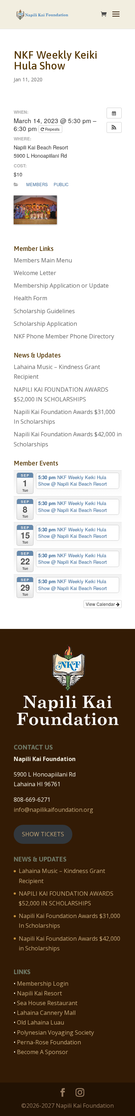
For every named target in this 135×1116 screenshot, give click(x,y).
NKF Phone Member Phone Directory (64, 336)
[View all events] (114, 113)
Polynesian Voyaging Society (55, 1032)
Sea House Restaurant (47, 1003)
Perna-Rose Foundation (49, 1042)
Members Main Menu (43, 260)
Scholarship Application (45, 324)
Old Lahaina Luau (40, 1022)
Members (37, 184)
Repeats (52, 129)
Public (61, 184)
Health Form (30, 298)
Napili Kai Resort (39, 993)
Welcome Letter (35, 273)
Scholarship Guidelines (44, 311)
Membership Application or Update (61, 285)
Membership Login (42, 983)
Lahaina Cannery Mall (46, 1013)
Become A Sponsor (42, 1052)
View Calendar (101, 604)
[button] (114, 127)
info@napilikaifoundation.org (53, 810)
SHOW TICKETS (43, 834)
